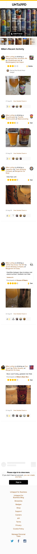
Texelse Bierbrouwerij (14, 118)
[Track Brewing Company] (13, 215)
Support (18, 511)
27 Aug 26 (9, 101)
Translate (10, 277)
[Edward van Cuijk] (17, 106)
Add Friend (17, 34)
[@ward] (13, 106)
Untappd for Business (18, 492)
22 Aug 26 (9, 210)
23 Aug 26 (9, 153)
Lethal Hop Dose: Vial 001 (15, 265)
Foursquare (18, 24)
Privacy (18, 525)
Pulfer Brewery (18, 368)
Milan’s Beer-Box (22, 377)
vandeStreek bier (14, 60)
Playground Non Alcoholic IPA (16, 58)
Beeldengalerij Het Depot (15, 62)
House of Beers (22, 280)
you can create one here (25, 476)
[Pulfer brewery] (13, 415)
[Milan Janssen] (24, 415)
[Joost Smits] (20, 158)
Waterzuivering (23, 119)
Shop (19, 508)
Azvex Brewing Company (15, 267)
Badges (18, 504)
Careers (18, 515)
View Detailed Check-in (19, 101)
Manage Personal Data (18, 535)
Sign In (18, 482)
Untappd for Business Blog (18, 496)
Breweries (18, 501)
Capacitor (9, 169)
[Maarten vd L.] (20, 106)
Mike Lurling (10, 57)
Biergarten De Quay (15, 172)
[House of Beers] (13, 319)
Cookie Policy (18, 529)
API (18, 518)
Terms (18, 522)
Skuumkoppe (10, 117)
